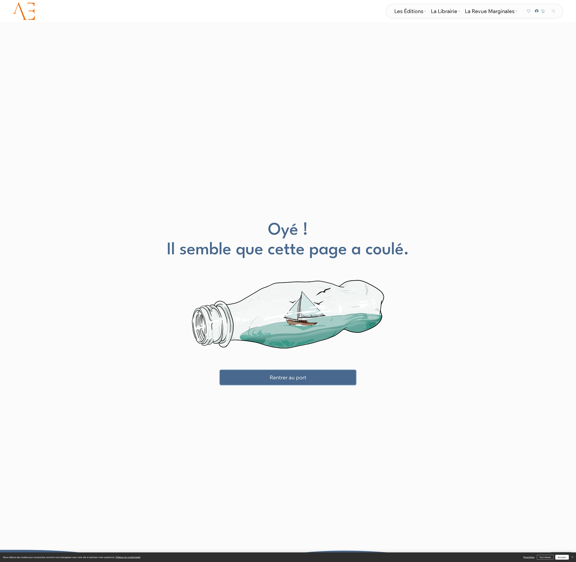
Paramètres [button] (528, 557)
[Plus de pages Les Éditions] (425, 11)
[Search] (553, 11)
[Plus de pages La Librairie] (459, 11)
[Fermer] (572, 557)
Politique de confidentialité (128, 557)
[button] (543, 11)
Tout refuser (545, 557)
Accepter (562, 557)
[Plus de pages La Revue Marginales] (516, 11)
